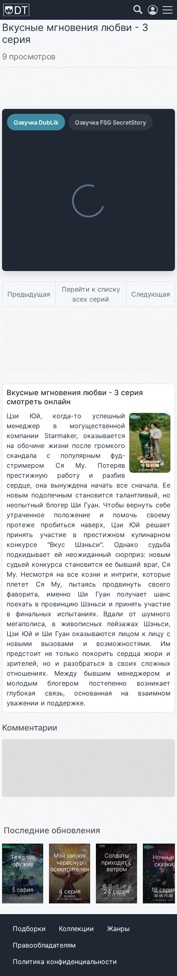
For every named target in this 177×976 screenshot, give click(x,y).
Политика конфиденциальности (65, 961)
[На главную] (16, 10)
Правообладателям (44, 945)
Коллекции (76, 928)
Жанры (118, 928)
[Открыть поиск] (138, 10)
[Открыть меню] (167, 10)
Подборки (29, 928)
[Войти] (153, 10)
